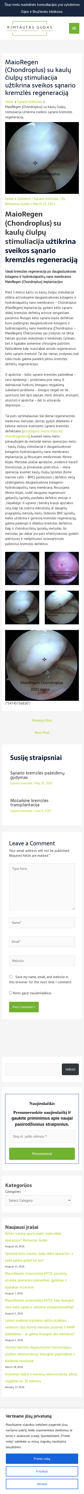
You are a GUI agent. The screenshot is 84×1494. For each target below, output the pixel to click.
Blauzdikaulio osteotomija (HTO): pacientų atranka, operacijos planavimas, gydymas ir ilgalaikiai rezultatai (36, 1280)
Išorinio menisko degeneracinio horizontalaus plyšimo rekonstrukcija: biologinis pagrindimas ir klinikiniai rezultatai (40, 1354)
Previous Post (42, 720)
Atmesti (42, 1484)
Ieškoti (70, 1069)
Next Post (42, 732)
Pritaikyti (42, 1471)
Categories (13, 1191)
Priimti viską (42, 1459)
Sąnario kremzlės (46, 198)
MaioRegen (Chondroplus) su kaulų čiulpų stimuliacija (33, 227)
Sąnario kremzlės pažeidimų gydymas (37, 775)
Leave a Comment (18, 198)
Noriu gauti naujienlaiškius (31, 993)
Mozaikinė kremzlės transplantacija (29, 802)
